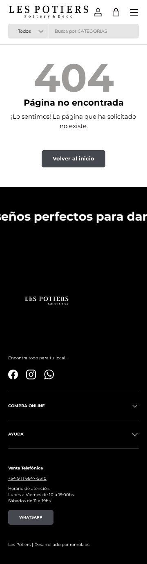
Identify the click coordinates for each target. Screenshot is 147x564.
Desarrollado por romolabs (61, 544)
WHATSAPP (30, 517)
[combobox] (73, 31)
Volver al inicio (73, 158)
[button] (116, 12)
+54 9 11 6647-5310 (27, 478)
